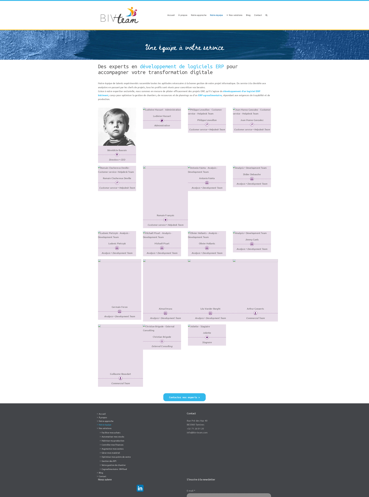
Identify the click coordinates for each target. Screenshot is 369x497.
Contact (102, 476)
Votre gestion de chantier (114, 465)
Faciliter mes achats (111, 432)
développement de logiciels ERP (182, 66)
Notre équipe (105, 424)
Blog (101, 472)
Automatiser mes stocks (113, 436)
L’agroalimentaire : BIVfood (114, 469)
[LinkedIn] (140, 488)
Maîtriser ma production (113, 440)
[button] (266, 15)
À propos (103, 417)
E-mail (191, 490)
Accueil (102, 413)
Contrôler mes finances (112, 444)
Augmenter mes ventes (113, 448)
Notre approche (106, 421)
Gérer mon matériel (111, 452)
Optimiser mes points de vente (116, 456)
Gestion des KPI (109, 461)
